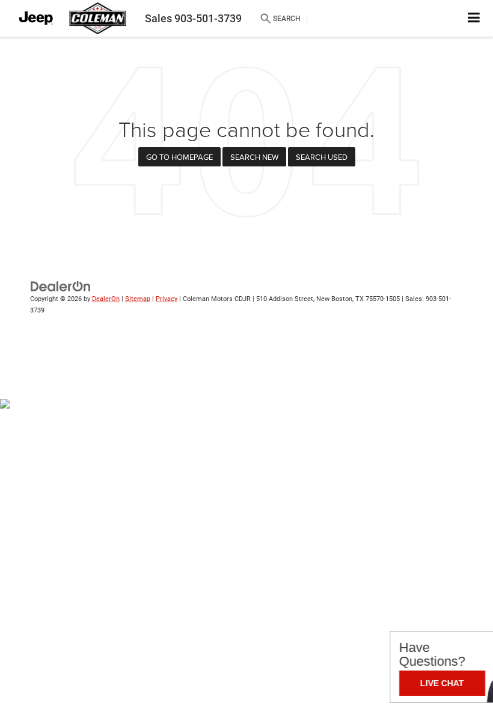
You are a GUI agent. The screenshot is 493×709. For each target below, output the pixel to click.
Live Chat (383, 683)
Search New (254, 156)
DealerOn (106, 299)
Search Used (322, 156)
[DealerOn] (60, 286)
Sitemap (137, 299)
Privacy (166, 299)
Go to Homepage (179, 156)
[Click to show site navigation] (474, 18)
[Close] (480, 638)
